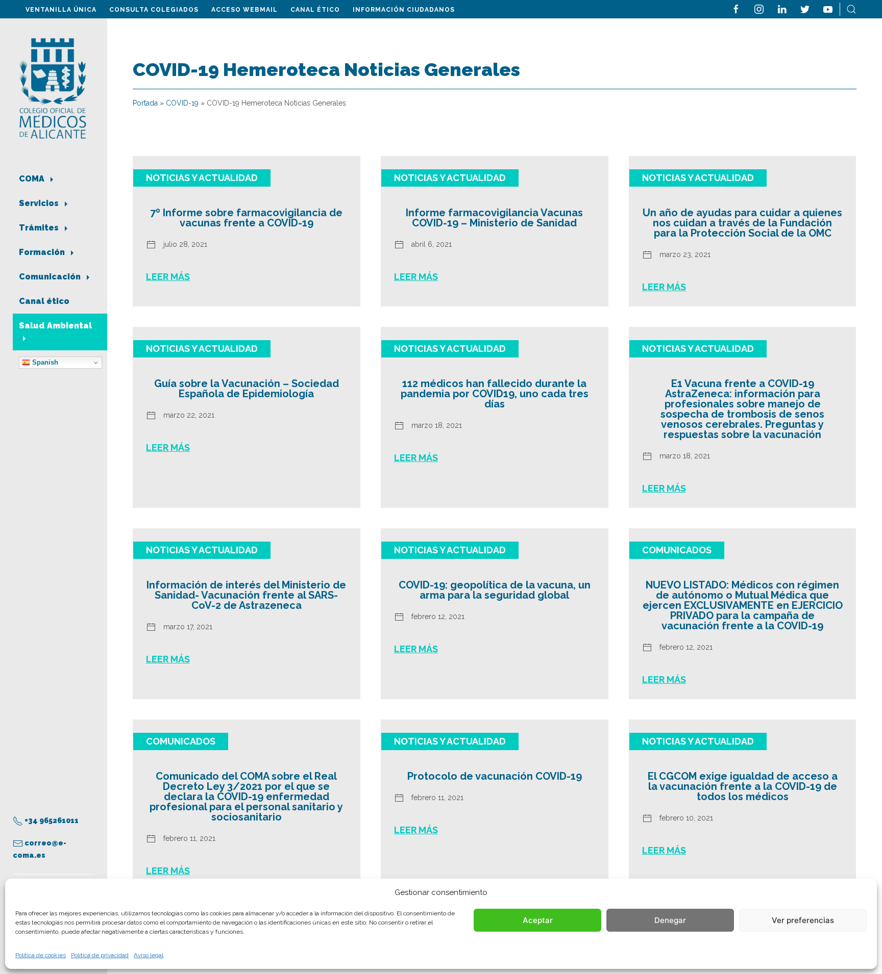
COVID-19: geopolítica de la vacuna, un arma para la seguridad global (495, 590)
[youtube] (828, 8)
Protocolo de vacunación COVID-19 (494, 776)
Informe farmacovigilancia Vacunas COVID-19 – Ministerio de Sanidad (494, 218)
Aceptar (538, 920)
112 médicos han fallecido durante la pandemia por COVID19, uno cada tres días (495, 393)
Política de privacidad (100, 955)
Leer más (168, 276)
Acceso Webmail (244, 9)
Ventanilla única (61, 9)
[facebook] (736, 8)
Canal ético (315, 9)
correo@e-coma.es (39, 849)
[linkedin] (782, 8)
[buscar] (851, 8)
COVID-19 (182, 103)
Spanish (44, 362)
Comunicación (51, 276)
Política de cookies (40, 955)
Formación (43, 252)
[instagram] (759, 8)
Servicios (40, 203)
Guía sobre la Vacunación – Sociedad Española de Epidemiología (246, 388)
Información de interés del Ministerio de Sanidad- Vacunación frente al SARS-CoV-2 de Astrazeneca (246, 595)
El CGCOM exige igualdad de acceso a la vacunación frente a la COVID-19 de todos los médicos (743, 786)
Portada (145, 103)
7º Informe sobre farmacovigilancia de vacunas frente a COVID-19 (246, 218)
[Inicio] (53, 87)
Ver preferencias (803, 920)
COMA (32, 179)
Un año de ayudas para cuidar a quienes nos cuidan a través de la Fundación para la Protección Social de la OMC (742, 223)
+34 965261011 (51, 820)
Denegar (670, 920)
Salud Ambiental (55, 325)
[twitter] (805, 8)
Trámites (40, 228)
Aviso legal (148, 955)
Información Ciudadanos (404, 9)
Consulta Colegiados (154, 9)
